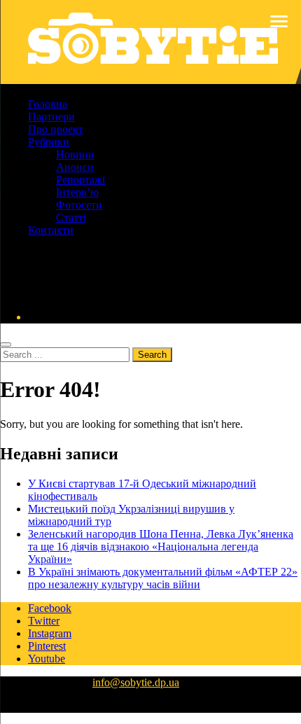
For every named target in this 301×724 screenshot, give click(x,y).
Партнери (51, 117)
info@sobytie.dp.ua (135, 682)
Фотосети (79, 205)
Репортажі (80, 180)
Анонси (75, 167)
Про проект (55, 129)
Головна (47, 104)
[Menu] (279, 20)
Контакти (51, 230)
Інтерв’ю (77, 192)
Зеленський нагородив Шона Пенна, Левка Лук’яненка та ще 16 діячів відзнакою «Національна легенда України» (160, 546)
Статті (71, 217)
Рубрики (48, 142)
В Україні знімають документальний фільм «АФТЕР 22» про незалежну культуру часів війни (163, 578)
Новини (75, 154)
